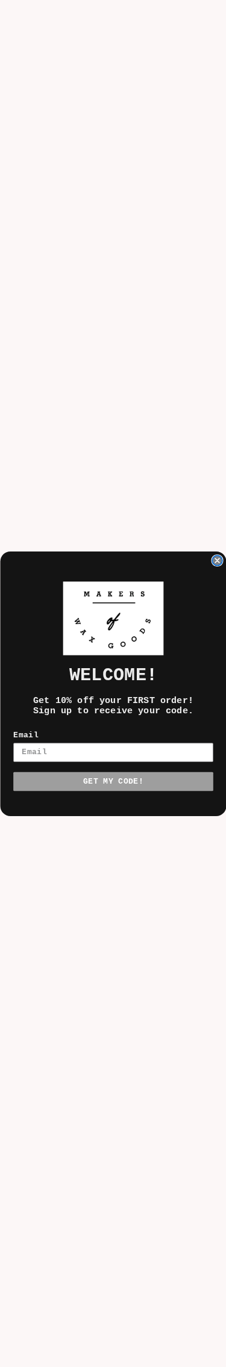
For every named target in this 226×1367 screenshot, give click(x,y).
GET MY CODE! (113, 780)
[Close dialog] (217, 560)
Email (26, 735)
